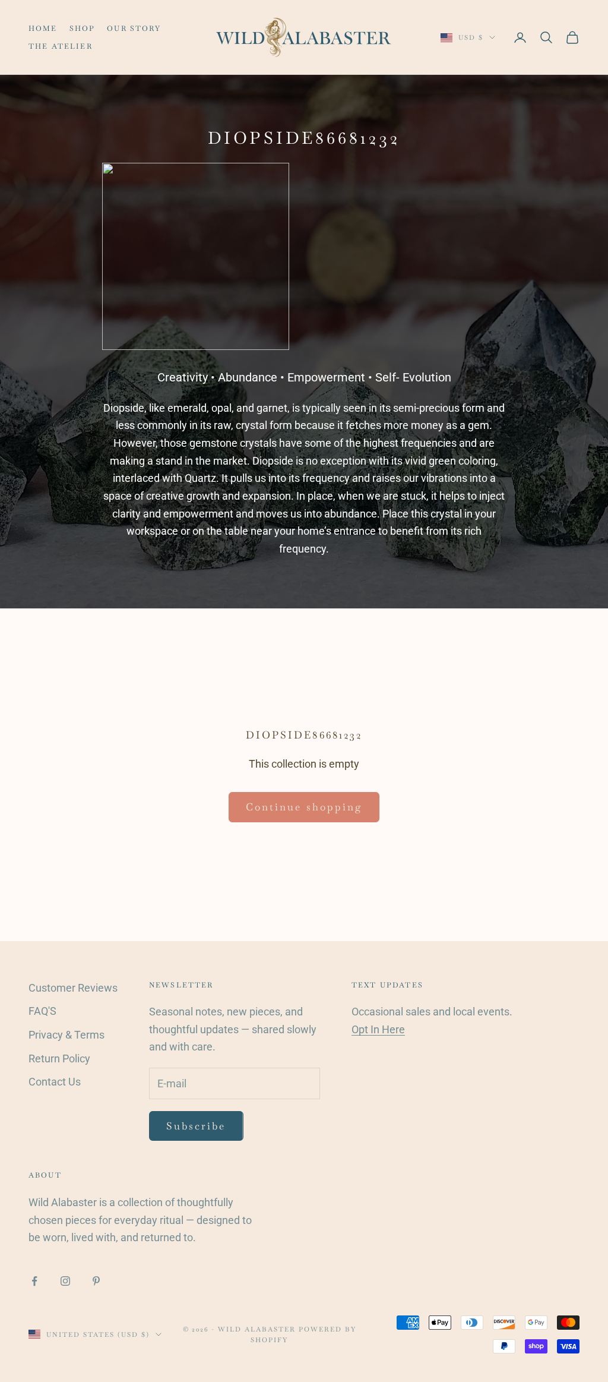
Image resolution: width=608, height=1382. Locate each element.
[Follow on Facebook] (34, 1281)
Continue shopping (304, 806)
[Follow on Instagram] (65, 1281)
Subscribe (196, 1125)
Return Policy (59, 1058)
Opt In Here (378, 1029)
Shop (82, 28)
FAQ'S (42, 1011)
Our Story (133, 28)
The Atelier (60, 46)
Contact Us (54, 1081)
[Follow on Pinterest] (96, 1281)
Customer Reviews (73, 988)
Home (43, 28)
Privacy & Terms (66, 1034)
